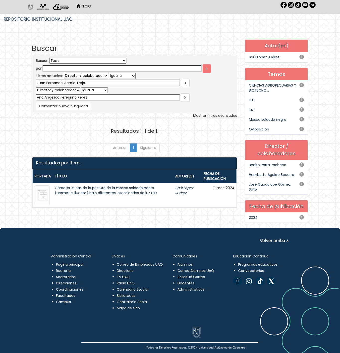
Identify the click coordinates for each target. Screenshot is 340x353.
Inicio (85, 6)
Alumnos (185, 264)
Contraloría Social (132, 301)
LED (252, 100)
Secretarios (66, 276)
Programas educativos (258, 264)
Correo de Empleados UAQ (140, 264)
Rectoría (63, 270)
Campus (63, 301)
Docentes (185, 283)
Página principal (69, 264)
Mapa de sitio (128, 308)
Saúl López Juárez (184, 190)
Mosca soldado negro (267, 119)
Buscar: (42, 60)
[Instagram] (248, 281)
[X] (271, 281)
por (39, 68)
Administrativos (190, 289)
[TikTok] (260, 281)
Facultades (65, 295)
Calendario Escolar (133, 289)
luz (251, 109)
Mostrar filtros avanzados (215, 115)
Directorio (125, 270)
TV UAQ (123, 276)
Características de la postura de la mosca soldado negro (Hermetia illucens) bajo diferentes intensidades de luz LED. (106, 190)
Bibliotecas (126, 295)
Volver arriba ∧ (274, 240)
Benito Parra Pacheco (267, 164)
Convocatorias (251, 270)
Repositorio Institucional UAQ (38, 19)
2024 (253, 217)
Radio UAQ (126, 283)
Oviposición (259, 129)
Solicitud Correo (191, 276)
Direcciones (66, 283)
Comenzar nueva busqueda (63, 106)
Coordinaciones (69, 289)
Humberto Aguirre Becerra (271, 174)
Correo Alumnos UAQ (195, 270)
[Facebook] (237, 281)
